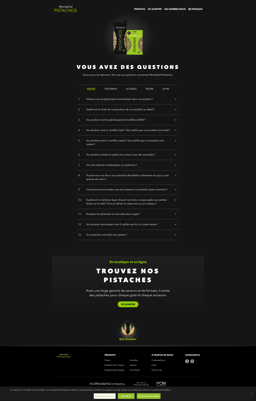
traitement (110, 89)
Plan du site (157, 370)
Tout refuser (126, 396)
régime (149, 89)
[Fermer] (252, 393)
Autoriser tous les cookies (148, 396)
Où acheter (155, 9)
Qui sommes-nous (175, 9)
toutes (91, 89)
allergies (131, 89)
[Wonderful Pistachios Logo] (66, 11)
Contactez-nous (158, 360)
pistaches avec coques (114, 365)
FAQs (154, 365)
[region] (128, 394)
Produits (139, 9)
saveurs (133, 365)
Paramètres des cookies (104, 396)
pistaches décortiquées (114, 370)
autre (166, 89)
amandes (134, 360)
